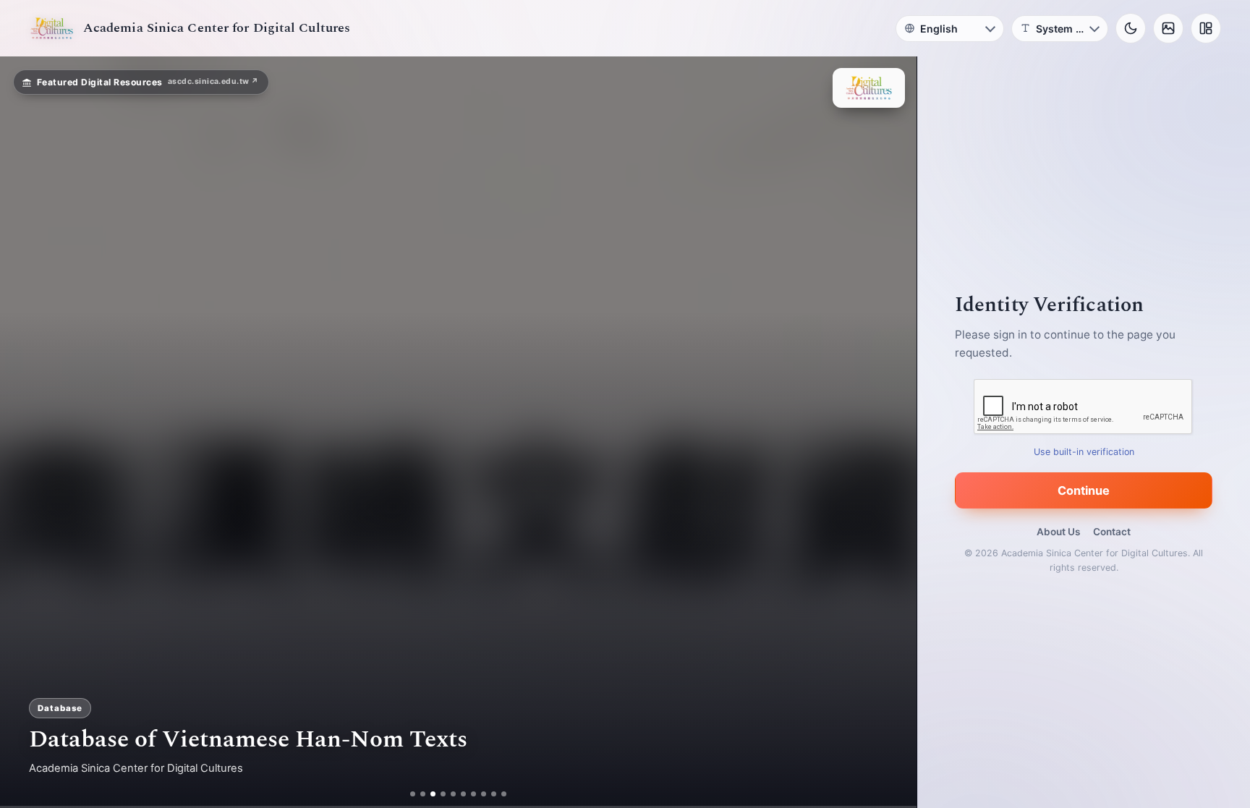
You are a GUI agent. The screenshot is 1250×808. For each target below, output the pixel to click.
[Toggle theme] (1130, 28)
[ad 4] (443, 793)
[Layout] (1206, 28)
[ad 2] (417, 793)
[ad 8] (489, 793)
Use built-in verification (1084, 451)
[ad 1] (407, 793)
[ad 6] (469, 793)
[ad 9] (499, 793)
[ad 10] (509, 793)
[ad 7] (479, 793)
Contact (1112, 531)
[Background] (1168, 28)
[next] (890, 432)
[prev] (26, 432)
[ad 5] (459, 793)
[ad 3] (427, 793)
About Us (1058, 531)
